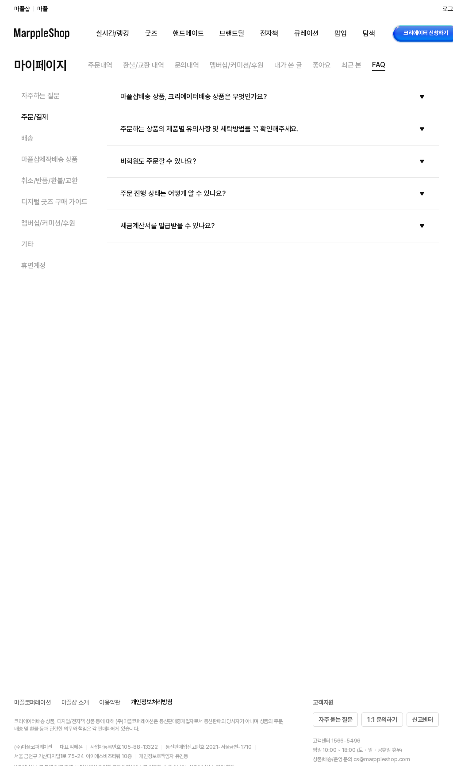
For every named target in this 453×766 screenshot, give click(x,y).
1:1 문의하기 (382, 719)
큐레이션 (306, 33)
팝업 (340, 33)
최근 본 (351, 65)
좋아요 (322, 65)
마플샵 (22, 8)
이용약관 (109, 702)
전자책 (269, 33)
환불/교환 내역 (143, 65)
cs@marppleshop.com (381, 759)
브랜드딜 (231, 33)
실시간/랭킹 (112, 33)
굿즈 (151, 33)
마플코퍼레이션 (32, 702)
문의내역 (187, 65)
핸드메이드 (188, 33)
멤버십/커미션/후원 (237, 65)
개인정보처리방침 (152, 701)
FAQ (378, 65)
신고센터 (422, 719)
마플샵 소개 (75, 702)
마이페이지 (40, 65)
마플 (42, 8)
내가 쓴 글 (288, 65)
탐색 (369, 33)
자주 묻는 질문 (335, 719)
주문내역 (100, 65)
